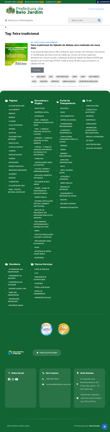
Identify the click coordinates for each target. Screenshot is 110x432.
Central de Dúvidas (68, 120)
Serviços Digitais (15, 155)
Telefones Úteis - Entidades (15, 138)
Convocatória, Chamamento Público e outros (68, 139)
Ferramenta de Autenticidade (40, 278)
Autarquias (39, 116)
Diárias (63, 149)
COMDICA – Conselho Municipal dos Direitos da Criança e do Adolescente (43, 151)
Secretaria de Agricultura (88, 81)
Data (50, 76)
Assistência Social (41, 112)
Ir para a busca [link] (14, 2)
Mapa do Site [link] (54, 2)
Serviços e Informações (20, 20)
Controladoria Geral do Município (43, 164)
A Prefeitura (14, 182)
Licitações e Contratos (64, 178)
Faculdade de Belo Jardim (41, 183)
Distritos (12, 133)
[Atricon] (16, 353)
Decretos (90, 116)
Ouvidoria (38, 283)
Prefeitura (55, 81)
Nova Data (43, 81)
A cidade (12, 121)
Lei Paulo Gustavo (16, 147)
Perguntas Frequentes (18, 170)
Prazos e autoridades (94, 137)
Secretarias (39, 258)
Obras (36, 231)
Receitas (63, 200)
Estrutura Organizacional (65, 161)
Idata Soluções (94, 426)
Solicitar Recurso (93, 144)
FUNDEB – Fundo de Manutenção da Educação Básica (42, 190)
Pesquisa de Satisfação (64, 188)
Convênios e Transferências (65, 131)
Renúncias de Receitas (69, 207)
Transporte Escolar (42, 297)
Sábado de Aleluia (69, 81)
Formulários (91, 124)
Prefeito (12, 113)
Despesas (63, 146)
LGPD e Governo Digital (66, 171)
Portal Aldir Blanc (42, 287)
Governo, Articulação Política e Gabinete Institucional (43, 203)
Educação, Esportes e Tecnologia (43, 177)
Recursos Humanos (68, 203)
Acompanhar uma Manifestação (15, 271)
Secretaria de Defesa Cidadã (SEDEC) (42, 252)
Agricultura (39, 108)
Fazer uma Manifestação (13, 294)
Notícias (12, 178)
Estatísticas (90, 120)
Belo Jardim (41, 76)
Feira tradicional (62, 76)
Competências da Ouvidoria (15, 283)
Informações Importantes (13, 300)
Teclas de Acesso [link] (34, 2)
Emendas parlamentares (65, 155)
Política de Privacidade (48, 353)
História (12, 129)
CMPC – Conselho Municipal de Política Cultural (42, 131)
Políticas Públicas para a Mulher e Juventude (43, 236)
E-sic (36, 273)
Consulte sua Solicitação (91, 111)
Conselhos (38, 158)
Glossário (13, 174)
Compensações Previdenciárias (65, 125)
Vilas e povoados (15, 125)
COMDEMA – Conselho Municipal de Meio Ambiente (43, 140)
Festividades (13, 162)
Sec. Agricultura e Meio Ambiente (44, 42)
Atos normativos (67, 116)
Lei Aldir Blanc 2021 (16, 106)
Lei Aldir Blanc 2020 (17, 185)
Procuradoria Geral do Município (42, 242)
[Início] (5, 27)
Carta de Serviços (41, 269)
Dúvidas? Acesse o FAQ (17, 288)
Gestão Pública (40, 197)
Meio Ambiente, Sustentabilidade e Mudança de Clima (41, 224)
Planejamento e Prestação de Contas (67, 195)
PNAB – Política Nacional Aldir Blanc (16, 191)
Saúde (36, 247)
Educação (64, 108)
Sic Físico (89, 140)
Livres (83, 76)
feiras (75, 76)
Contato (12, 151)
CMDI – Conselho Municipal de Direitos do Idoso (43, 122)
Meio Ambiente (94, 76)
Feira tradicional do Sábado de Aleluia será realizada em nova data (65, 46)
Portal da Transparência (39, 292)
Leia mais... (37, 70)
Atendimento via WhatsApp (15, 277)
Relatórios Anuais (16, 305)
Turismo (12, 158)
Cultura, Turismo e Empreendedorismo (42, 170)
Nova (34, 81)
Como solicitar (92, 106)
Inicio (62, 166)
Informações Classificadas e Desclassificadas (92, 130)
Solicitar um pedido (94, 148)
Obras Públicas (66, 183)
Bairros (12, 117)
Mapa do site (14, 143)
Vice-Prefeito (14, 109)
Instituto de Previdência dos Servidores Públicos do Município (43, 214)
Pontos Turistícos (16, 166)
